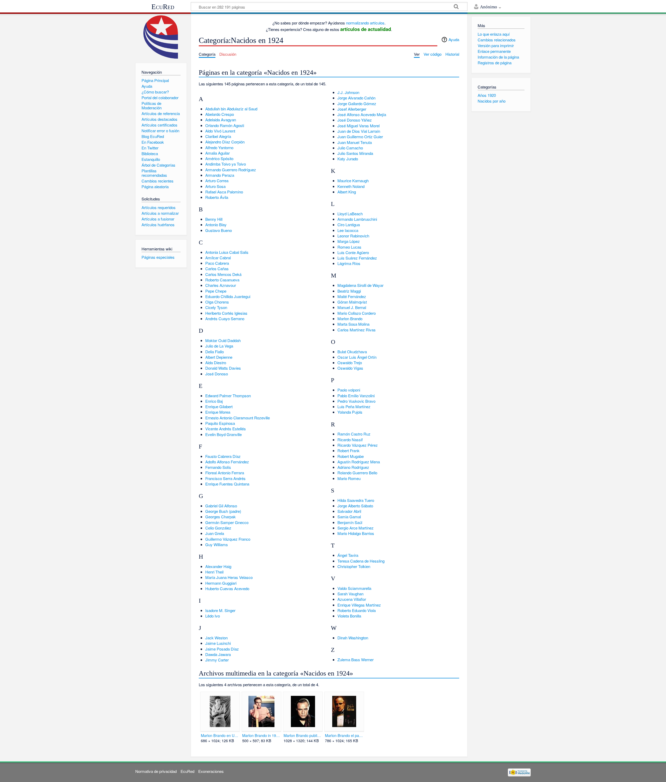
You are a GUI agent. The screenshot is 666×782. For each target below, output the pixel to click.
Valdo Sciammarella (354, 588)
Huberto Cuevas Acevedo (227, 588)
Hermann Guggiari (220, 583)
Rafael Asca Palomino (224, 191)
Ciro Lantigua (348, 224)
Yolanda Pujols (349, 412)
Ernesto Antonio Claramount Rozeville (237, 417)
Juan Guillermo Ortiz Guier (360, 136)
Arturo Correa (216, 180)
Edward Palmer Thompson (228, 395)
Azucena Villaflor (351, 599)
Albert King (346, 191)
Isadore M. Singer (220, 610)
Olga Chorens (217, 302)
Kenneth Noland (350, 186)
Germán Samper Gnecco (226, 522)
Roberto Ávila (216, 197)
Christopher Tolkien (353, 566)
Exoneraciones (211, 771)
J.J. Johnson (348, 92)
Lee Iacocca (347, 230)
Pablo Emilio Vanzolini (356, 395)
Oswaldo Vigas (350, 368)
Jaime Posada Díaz (222, 649)
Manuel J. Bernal (351, 307)
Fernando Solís (218, 467)
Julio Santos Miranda (355, 153)
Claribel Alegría (218, 136)
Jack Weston (216, 637)
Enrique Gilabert (219, 406)
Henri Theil (214, 572)
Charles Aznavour (220, 285)
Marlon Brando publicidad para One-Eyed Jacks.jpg (303, 735)
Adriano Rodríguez (353, 467)
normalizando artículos (365, 23)
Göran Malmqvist (352, 302)
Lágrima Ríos (348, 263)
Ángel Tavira (347, 555)
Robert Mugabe (350, 456)
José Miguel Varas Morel (358, 125)
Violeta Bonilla (349, 616)
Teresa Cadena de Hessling (361, 561)
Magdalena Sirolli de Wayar (360, 285)
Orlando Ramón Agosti (224, 125)
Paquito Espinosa (220, 423)
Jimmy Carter (217, 660)
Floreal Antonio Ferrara (224, 472)
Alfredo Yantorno (219, 147)
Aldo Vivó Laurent (220, 131)
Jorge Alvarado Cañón (356, 97)
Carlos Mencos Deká (223, 274)
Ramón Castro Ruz (353, 434)
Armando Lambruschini (357, 219)
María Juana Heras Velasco (229, 577)
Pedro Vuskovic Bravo (356, 401)
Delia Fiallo (214, 351)
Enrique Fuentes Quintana (227, 484)
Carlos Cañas (217, 268)
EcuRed (162, 7)
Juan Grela (214, 533)
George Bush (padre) (223, 511)
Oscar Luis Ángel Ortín (356, 357)
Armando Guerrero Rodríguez (230, 169)
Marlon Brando (349, 318)
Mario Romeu (349, 478)
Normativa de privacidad (156, 771)
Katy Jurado (347, 158)
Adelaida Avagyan (220, 119)
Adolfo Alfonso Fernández (227, 461)
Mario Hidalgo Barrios (355, 533)
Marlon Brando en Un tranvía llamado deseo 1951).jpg (220, 735)
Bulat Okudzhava (352, 351)
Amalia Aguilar (217, 153)
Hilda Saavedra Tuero (355, 500)
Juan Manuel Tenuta (354, 142)
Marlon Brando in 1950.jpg (261, 735)
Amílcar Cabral (218, 257)
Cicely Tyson (216, 307)
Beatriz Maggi (349, 291)
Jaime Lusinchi (218, 643)
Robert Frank (348, 450)
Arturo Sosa (215, 186)
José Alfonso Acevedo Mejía (361, 114)
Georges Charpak (220, 516)
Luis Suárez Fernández (357, 258)
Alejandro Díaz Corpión (225, 141)
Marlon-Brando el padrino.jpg (344, 735)
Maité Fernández (351, 296)
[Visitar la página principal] (161, 37)
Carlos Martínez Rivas (356, 329)
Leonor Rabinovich (353, 235)
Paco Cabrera (217, 263)
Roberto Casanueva (222, 279)
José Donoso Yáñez (354, 120)
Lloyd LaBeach (350, 213)
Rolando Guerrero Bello (357, 472)
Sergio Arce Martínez (355, 528)
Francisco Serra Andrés (225, 478)
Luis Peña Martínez (353, 406)
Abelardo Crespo (219, 114)
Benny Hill (213, 219)
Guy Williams (216, 544)
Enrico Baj (214, 401)
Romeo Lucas (349, 247)
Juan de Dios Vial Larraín (358, 131)
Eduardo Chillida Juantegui (227, 296)
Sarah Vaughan (350, 593)
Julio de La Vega (219, 346)
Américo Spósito (219, 158)
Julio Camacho (350, 147)
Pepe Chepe (215, 291)
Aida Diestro (215, 362)
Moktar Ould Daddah (223, 340)
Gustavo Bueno (218, 230)
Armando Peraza (219, 175)
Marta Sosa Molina (353, 324)
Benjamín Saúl (349, 522)
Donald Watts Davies (223, 368)
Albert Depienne (218, 357)
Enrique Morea (217, 412)
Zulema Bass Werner (355, 659)
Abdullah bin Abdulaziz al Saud (231, 108)
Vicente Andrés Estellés (225, 428)
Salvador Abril (349, 511)
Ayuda (454, 39)
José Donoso (216, 373)
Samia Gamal (349, 516)
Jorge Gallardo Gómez (356, 103)
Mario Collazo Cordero (356, 313)
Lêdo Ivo (212, 616)
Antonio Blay (216, 224)
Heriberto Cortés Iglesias (226, 313)
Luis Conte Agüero (353, 252)
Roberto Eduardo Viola (356, 610)
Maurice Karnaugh (353, 180)
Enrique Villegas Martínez (359, 605)
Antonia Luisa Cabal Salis (226, 252)
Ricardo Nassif (350, 439)
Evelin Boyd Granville (223, 434)
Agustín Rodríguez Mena (358, 461)
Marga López (348, 241)
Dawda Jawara (218, 654)
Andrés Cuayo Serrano (224, 318)
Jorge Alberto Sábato (355, 505)
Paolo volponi (348, 390)
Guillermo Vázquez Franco (227, 539)
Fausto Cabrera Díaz (223, 456)
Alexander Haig (218, 566)
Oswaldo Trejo (349, 362)
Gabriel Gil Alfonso (221, 505)
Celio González (218, 528)
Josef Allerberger (351, 109)
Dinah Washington (352, 637)
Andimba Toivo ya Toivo (225, 164)
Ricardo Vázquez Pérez (357, 445)
